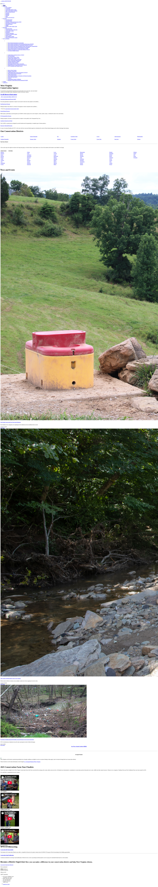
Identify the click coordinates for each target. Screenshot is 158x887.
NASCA (9, 78)
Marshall (55, 159)
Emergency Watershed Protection (6, 125)
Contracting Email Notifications (7, 855)
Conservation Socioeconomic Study (12, 108)
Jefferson (29, 163)
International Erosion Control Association (16, 63)
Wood (134, 156)
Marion (55, 157)
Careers (4, 81)
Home (4, 5)
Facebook (7, 13)
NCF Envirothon (11, 56)
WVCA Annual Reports (10, 11)
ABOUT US (14, 96)
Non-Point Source (8, 24)
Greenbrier (29, 154)
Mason (55, 160)
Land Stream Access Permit (10, 23)
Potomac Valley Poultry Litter (11, 26)
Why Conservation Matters (5, 96)
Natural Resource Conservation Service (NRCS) (17, 64)
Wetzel (134, 153)
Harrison (28, 160)
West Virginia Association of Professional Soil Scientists (19, 47)
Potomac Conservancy (12, 71)
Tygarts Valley (73, 139)
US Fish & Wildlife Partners (13, 50)
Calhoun (2, 160)
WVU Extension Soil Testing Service (15, 66)
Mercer (55, 161)
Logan (55, 154)
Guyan (98, 136)
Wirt (134, 154)
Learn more (2, 864)
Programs (5, 18)
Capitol (2, 136)
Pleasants (82, 160)
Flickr (6, 16)
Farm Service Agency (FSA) (13, 57)
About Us (5, 6)
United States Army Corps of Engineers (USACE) (18, 72)
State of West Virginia (12, 70)
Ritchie (110, 154)
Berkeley (2, 153)
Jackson (28, 161)
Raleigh (110, 152)
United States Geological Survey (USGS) (16, 54)
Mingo (55, 164)
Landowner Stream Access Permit (6, 120)
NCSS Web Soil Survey (12, 77)
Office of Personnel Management (14, 60)
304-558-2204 (8, 1)
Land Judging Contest (9, 36)
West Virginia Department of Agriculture (16, 42)
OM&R (6, 25)
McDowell (56, 156)
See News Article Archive (79, 746)
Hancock (29, 157)
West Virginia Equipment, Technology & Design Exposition (19, 75)
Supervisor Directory (9, 864)
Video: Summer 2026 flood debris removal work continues (10, 678)
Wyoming (135, 157)
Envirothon (7, 32)
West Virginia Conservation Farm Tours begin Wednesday (10, 422)
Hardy (28, 159)
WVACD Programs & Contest (11, 37)
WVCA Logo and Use (9, 17)
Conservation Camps (9, 30)
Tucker (110, 160)
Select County (3, 150)
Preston (81, 163)
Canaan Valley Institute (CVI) (14, 58)
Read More (2, 428)
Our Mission (7, 8)
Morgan (81, 154)
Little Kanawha (117, 136)
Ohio (81, 157)
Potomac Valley (33, 139)
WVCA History (8, 7)
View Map (10, 150)
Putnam (81, 164)
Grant (28, 153)
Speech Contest (8, 35)
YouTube (7, 15)
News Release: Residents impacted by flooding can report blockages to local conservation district (17, 739)
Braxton (2, 156)
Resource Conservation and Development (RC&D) (18, 80)
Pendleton (82, 159)
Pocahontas (82, 161)
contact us (3, 1)
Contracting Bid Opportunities (6, 849)
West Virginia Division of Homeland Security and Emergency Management (22, 46)
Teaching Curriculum (9, 33)
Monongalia (82, 152)
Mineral (55, 163)
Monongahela (140, 136)
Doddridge (3, 163)
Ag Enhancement (8, 19)
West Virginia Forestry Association (14, 59)
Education (5, 27)
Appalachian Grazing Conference (14, 79)
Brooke (2, 157)
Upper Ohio (99, 139)
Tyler (110, 161)
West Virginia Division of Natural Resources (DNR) (18, 48)
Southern (59, 139)
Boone (2, 154)
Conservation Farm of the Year (11, 29)
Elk (58, 136)
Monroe (81, 153)
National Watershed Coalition (13, 61)
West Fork (116, 139)
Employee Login (6, 884)
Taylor (110, 159)
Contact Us (5, 82)
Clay (2, 161)
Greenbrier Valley (74, 136)
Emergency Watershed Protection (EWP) (13, 21)
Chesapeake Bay (8, 20)
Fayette (2, 164)
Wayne (110, 164)
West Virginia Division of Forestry (14, 73)
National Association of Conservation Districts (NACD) (19, 49)
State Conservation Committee (11, 10)
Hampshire (29, 156)
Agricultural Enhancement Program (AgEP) (8, 99)
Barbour (2, 152)
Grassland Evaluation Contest (11, 34)
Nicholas (82, 156)
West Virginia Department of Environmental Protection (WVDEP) (21, 44)
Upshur (110, 163)
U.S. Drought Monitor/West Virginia (32, 761)
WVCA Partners (6, 38)
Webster (135, 152)
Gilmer (28, 152)
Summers (111, 157)
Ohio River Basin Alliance (13, 62)
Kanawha (29, 164)
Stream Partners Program (5, 111)
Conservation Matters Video (10, 9)
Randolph (111, 153)
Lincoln (55, 153)
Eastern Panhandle (33, 136)
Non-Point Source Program (5, 104)
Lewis (55, 152)
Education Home (8, 28)
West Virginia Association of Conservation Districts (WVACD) (20, 45)
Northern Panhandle (5, 139)
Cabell (2, 159)
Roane (110, 156)
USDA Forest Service (12, 74)
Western (138, 139)
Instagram (7, 14)
